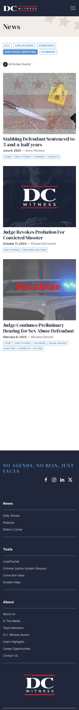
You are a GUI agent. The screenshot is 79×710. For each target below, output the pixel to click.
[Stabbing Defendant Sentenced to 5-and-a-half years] (39, 103)
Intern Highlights (13, 641)
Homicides (46, 45)
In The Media (11, 621)
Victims (37, 348)
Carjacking (24, 45)
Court (8, 156)
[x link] (71, 479)
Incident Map (11, 582)
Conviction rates (14, 575)
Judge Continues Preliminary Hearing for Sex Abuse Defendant (38, 328)
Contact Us (10, 655)
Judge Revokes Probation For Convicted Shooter (34, 235)
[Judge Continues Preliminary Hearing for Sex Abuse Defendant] (39, 289)
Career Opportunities (16, 648)
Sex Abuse (39, 343)
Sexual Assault (58, 343)
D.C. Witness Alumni (16, 634)
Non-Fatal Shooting (20, 51)
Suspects (53, 156)
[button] (73, 8)
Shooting (9, 348)
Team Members (13, 628)
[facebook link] (47, 479)
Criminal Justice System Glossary (25, 568)
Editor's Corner (12, 529)
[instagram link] (55, 479)
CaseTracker (11, 561)
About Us (9, 614)
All (7, 45)
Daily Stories (23, 156)
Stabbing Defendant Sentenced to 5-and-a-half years (39, 141)
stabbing (48, 51)
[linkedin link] (63, 479)
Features (8, 522)
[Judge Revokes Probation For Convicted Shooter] (39, 196)
